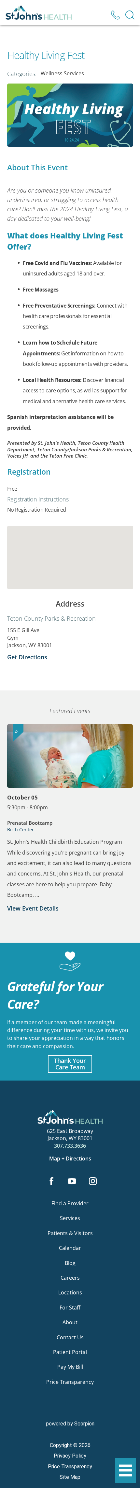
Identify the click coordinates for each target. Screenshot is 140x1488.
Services (70, 1218)
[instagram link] (93, 1182)
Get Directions (27, 657)
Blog (70, 1263)
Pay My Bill (70, 1366)
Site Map (70, 1477)
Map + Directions (70, 1158)
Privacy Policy (70, 1456)
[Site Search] (129, 15)
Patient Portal (70, 1352)
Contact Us (70, 1337)
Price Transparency (70, 1381)
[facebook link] (51, 1182)
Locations (70, 1292)
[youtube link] (72, 1182)
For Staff (70, 1307)
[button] (125, 1470)
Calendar (70, 1248)
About (70, 1322)
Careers (70, 1277)
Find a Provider (70, 1203)
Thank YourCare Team (70, 1064)
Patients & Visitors (70, 1233)
